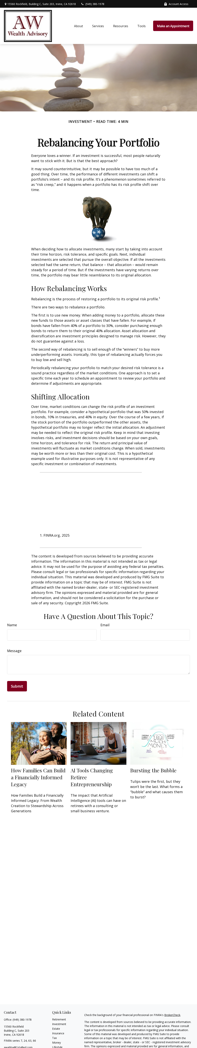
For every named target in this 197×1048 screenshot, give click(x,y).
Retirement (59, 1019)
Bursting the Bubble (153, 770)
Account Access (178, 4)
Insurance (58, 1033)
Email (104, 625)
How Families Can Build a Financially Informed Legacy (38, 777)
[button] (78, 26)
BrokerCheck (172, 1015)
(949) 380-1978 (94, 4)
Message (14, 650)
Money (56, 1042)
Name (12, 625)
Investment (59, 1024)
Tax (54, 1038)
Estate (56, 1028)
